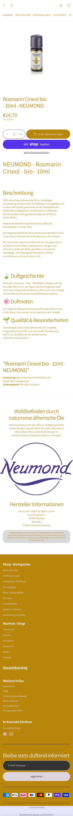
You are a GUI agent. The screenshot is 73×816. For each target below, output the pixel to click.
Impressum (9, 686)
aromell (7, 657)
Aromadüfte (59, 14)
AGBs (5, 691)
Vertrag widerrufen (13, 710)
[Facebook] (5, 734)
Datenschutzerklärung (14, 696)
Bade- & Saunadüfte (13, 592)
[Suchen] (12, 5)
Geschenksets (10, 603)
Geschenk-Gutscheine (14, 615)
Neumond (8, 646)
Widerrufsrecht (10, 700)
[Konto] (61, 5)
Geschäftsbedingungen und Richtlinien (36, 814)
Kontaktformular (12, 728)
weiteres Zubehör (12, 609)
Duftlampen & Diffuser (14, 581)
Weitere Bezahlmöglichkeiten (36, 152)
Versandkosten (11, 705)
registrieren (36, 776)
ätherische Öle (22, 14)
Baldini (6, 651)
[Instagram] (11, 734)
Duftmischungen (42, 14)
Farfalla (7, 635)
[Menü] (4, 5)
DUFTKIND (39, 807)
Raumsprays (9, 587)
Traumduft (8, 629)
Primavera (8, 640)
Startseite (8, 14)
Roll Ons (7, 598)
